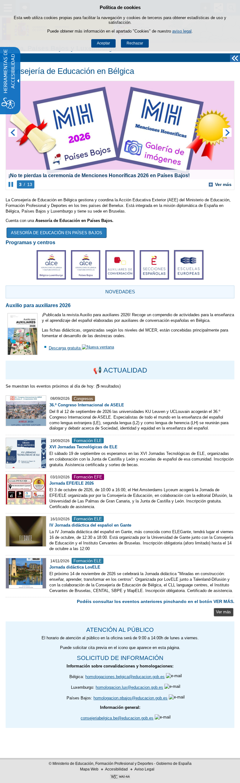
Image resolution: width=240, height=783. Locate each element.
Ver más (220, 184)
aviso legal (182, 31)
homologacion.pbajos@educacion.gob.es (130, 698)
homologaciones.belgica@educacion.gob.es (125, 676)
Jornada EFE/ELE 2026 (71, 483)
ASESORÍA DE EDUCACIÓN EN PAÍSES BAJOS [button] (56, 232)
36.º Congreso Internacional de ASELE (86, 405)
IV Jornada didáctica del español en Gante (90, 525)
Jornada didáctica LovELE (74, 567)
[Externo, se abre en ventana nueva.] (86, 265)
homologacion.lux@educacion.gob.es (129, 687)
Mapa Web (89, 769)
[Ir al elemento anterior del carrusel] (12, 132)
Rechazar (135, 43)
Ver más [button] (223, 612)
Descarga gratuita (65, 348)
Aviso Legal (144, 769)
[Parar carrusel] (10, 184)
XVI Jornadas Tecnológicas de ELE (83, 447)
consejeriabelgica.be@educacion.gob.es (117, 718)
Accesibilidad (116, 769)
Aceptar (103, 43)
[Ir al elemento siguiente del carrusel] (227, 132)
